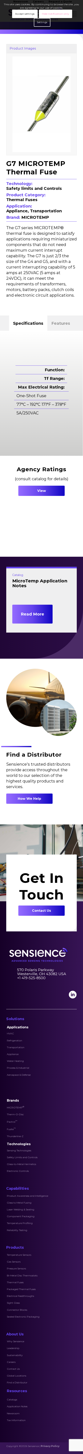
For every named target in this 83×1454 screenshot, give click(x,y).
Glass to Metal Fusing (19, 1202)
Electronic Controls (18, 1170)
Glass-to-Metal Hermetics (21, 1164)
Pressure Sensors (16, 1268)
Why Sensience (15, 1341)
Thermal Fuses (15, 1282)
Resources (17, 1391)
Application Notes (17, 1406)
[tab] (28, 323)
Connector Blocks (17, 1309)
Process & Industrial (18, 1067)
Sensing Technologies (19, 1150)
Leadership (13, 1348)
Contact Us (13, 1368)
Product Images (23, 48)
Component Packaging (20, 1216)
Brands (13, 1100)
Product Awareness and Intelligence (27, 1195)
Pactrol (12, 1121)
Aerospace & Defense (19, 1074)
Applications (17, 1027)
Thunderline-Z (15, 1136)
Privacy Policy (50, 1446)
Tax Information (16, 1420)
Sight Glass (13, 1302)
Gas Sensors (14, 1261)
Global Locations (16, 1375)
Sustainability (15, 1355)
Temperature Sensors (19, 1254)
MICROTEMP (15, 1107)
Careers (11, 1361)
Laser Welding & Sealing (20, 1209)
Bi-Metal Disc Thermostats (22, 1275)
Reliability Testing (17, 1230)
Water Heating (15, 1060)
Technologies (19, 1144)
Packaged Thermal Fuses (21, 1289)
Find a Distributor (17, 1382)
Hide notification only (55, 13)
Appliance (13, 1054)
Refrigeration (14, 1040)
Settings (42, 22)
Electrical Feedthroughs (20, 1295)
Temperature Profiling (20, 1223)
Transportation (15, 1047)
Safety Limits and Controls (22, 1157)
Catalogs (12, 1399)
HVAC (10, 1033)
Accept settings (25, 13)
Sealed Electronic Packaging (23, 1316)
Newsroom (13, 1413)
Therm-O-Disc (15, 1114)
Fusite (11, 1129)
